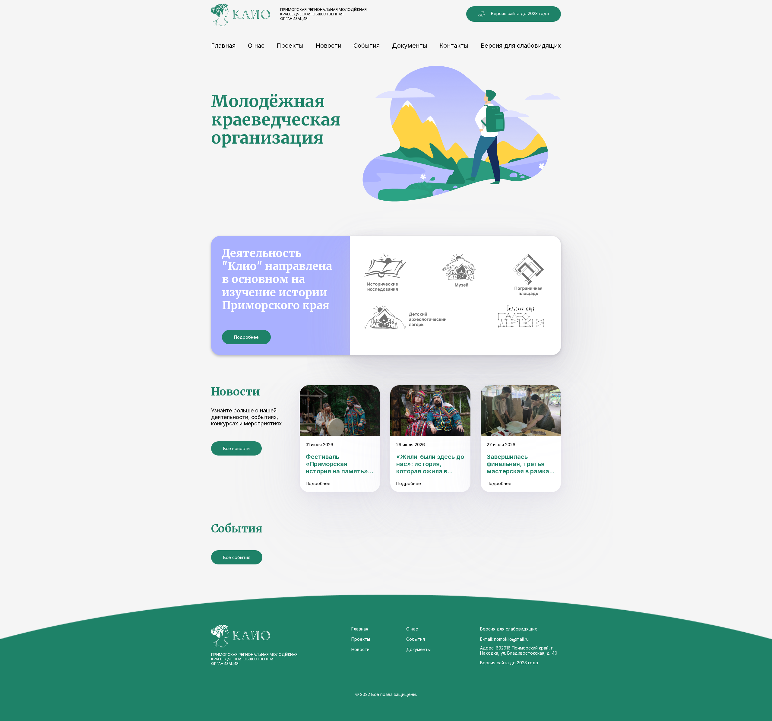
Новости (328, 45)
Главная (223, 45)
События (366, 45)
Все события (236, 557)
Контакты (453, 45)
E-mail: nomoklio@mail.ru (504, 639)
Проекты (290, 45)
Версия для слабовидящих (521, 45)
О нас (256, 45)
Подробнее (246, 337)
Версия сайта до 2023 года (520, 13)
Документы (409, 45)
